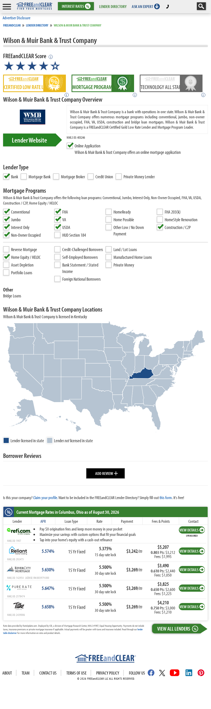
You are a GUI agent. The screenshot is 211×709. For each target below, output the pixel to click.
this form (166, 497)
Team (26, 673)
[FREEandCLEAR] (105, 659)
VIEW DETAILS (188, 530)
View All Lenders (176, 628)
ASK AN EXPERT (142, 6)
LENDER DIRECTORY (113, 6)
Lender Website (29, 140)
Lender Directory (37, 25)
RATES (75, 6)
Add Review (106, 472)
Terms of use (76, 673)
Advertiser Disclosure (16, 17)
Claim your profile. (45, 497)
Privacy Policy (107, 673)
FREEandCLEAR (12, 25)
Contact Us (48, 673)
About (7, 673)
